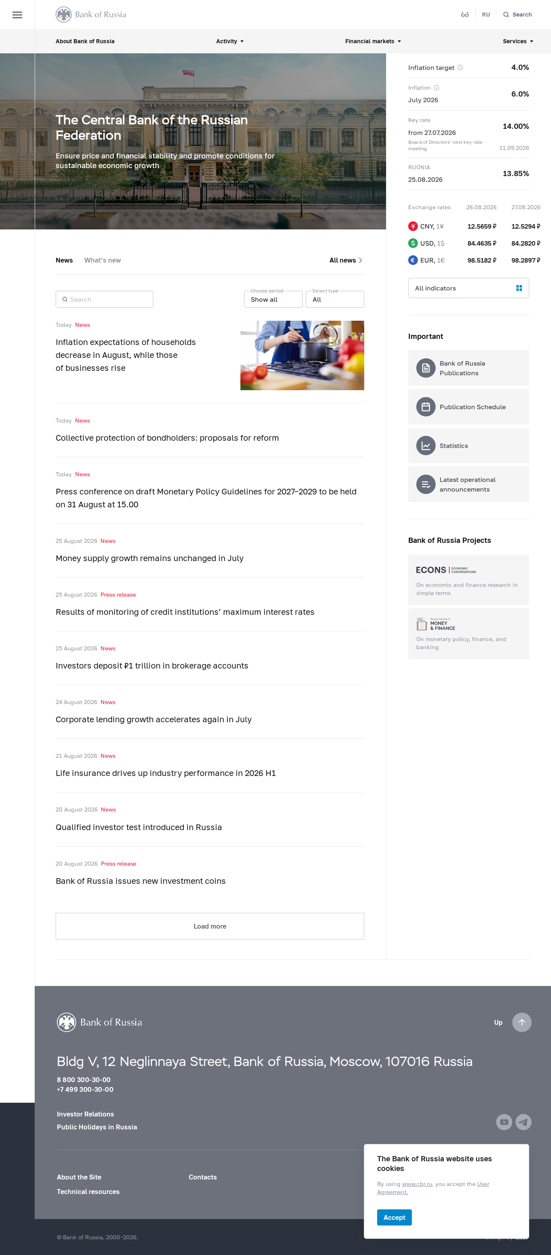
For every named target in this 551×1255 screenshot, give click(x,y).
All (317, 299)
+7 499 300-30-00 (85, 1089)
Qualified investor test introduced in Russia (139, 827)
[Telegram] (524, 1122)
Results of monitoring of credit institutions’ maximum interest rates (185, 611)
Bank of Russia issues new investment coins (141, 880)
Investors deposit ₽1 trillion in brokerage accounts (152, 665)
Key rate (419, 119)
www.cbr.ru (417, 1183)
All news (343, 260)
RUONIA (419, 167)
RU (486, 14)
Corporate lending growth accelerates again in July (154, 719)
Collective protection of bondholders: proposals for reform (167, 437)
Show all (264, 299)
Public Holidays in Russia (97, 1127)
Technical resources (88, 1191)
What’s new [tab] (102, 260)
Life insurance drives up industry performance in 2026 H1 (166, 773)
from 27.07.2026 (432, 132)
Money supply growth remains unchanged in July (150, 558)
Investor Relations (85, 1114)
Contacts (203, 1177)
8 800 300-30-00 (84, 1079)
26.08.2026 (481, 207)
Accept (394, 1217)
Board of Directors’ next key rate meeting (445, 145)
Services (515, 41)
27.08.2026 (526, 207)
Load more (210, 926)
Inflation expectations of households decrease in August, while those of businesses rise (126, 354)
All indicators (435, 288)
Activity (226, 41)
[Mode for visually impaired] (465, 15)
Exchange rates (429, 207)
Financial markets (369, 41)
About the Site (79, 1177)
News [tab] (64, 260)
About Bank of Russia (85, 41)
